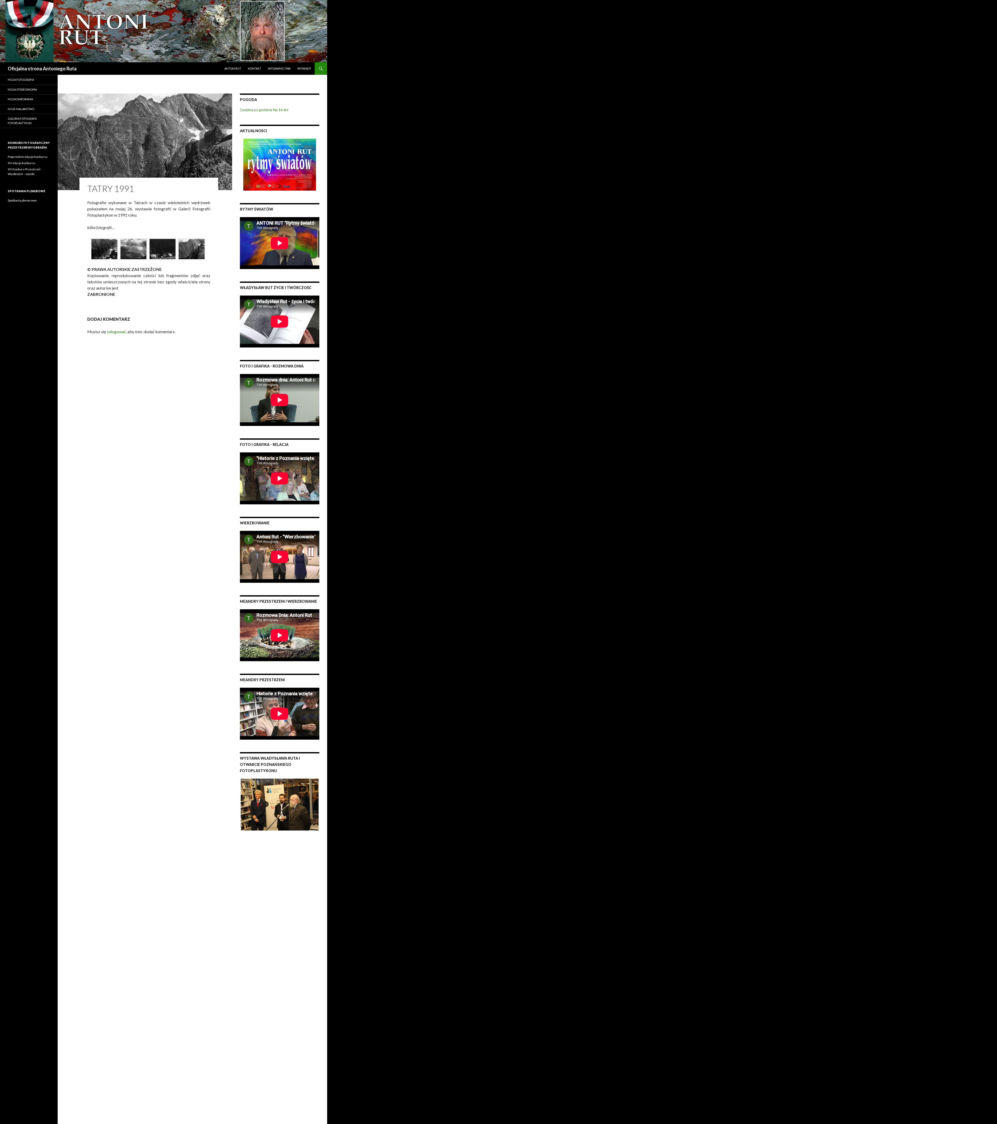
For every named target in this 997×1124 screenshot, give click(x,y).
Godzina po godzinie (256, 110)
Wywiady (304, 68)
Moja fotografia (21, 79)
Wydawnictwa (279, 68)
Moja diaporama (20, 99)
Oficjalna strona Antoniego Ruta (42, 68)
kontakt (254, 68)
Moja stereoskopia (22, 89)
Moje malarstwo (21, 109)
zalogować (116, 331)
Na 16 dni (280, 110)
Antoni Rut (232, 68)
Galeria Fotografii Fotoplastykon (22, 121)
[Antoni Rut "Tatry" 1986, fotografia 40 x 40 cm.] (104, 249)
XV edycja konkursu (21, 163)
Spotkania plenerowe (22, 200)
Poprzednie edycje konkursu (28, 157)
